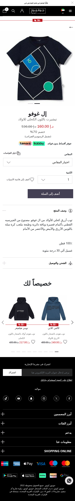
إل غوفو (37, 113)
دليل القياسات (10, 153)
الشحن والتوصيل (57, 263)
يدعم (68, 433)
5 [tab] (35, 353)
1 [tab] (56, 353)
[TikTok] (6, 398)
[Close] (72, 2)
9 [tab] (13, 353)
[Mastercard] (66, 463)
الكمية (69, 172)
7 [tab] (24, 353)
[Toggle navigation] (70, 11)
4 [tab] (40, 353)
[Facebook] (69, 398)
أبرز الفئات (64, 423)
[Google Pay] (64, 475)
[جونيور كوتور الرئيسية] (37, 11)
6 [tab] (29, 353)
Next (72, 322)
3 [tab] (46, 353)
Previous (2, 322)
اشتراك (12, 372)
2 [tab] (51, 353)
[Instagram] (44, 398)
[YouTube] (18, 398)
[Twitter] (56, 398)
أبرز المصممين (62, 414)
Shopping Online (57, 451)
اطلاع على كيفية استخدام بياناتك (56, 380)
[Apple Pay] (28, 463)
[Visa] (41, 463)
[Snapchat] (31, 398)
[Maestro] (53, 463)
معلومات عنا (63, 442)
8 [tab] (18, 353)
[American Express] (16, 463)
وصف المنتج (60, 210)
